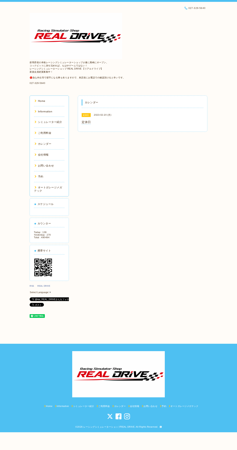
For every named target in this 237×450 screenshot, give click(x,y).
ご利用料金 (44, 132)
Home (41, 100)
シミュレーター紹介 (50, 121)
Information (45, 111)
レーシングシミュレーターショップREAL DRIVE (109, 427)
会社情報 (43, 154)
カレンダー (44, 143)
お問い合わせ (46, 165)
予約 (40, 176)
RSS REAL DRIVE (41, 286)
